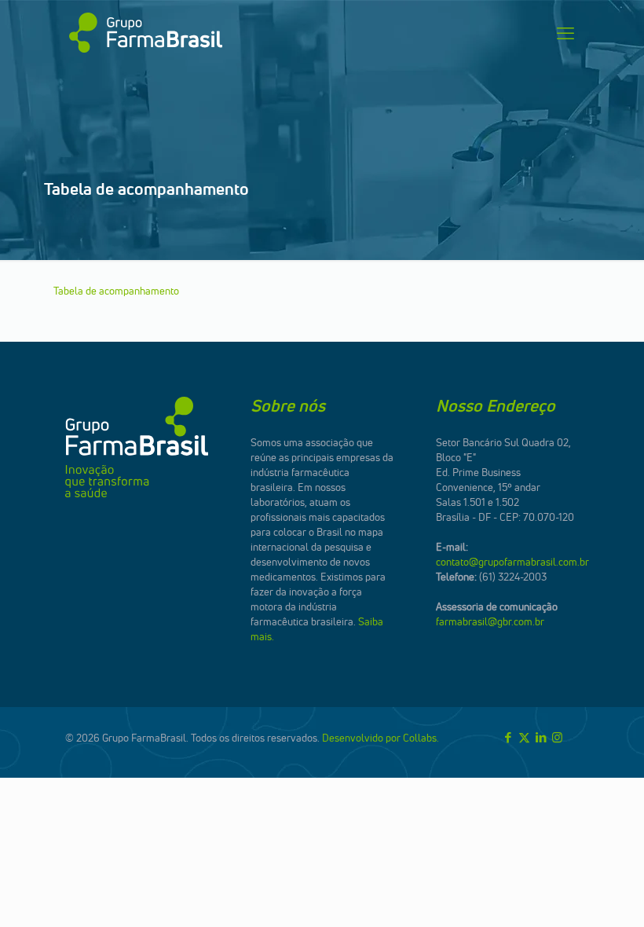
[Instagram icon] (557, 737)
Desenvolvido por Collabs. (380, 737)
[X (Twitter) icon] (524, 737)
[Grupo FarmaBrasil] (145, 33)
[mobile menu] (565, 33)
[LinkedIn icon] (541, 737)
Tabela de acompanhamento (116, 290)
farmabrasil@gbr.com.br (490, 621)
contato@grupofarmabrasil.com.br (512, 561)
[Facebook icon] (508, 737)
